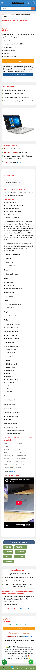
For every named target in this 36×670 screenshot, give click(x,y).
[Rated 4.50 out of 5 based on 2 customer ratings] (18, 29)
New (5, 193)
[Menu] (2, 3)
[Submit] (33, 8)
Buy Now (18, 61)
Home (4, 15)
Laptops (11, 15)
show (20, 182)
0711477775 (21, 162)
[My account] (29, 3)
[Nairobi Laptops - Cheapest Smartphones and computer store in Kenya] (18, 3)
